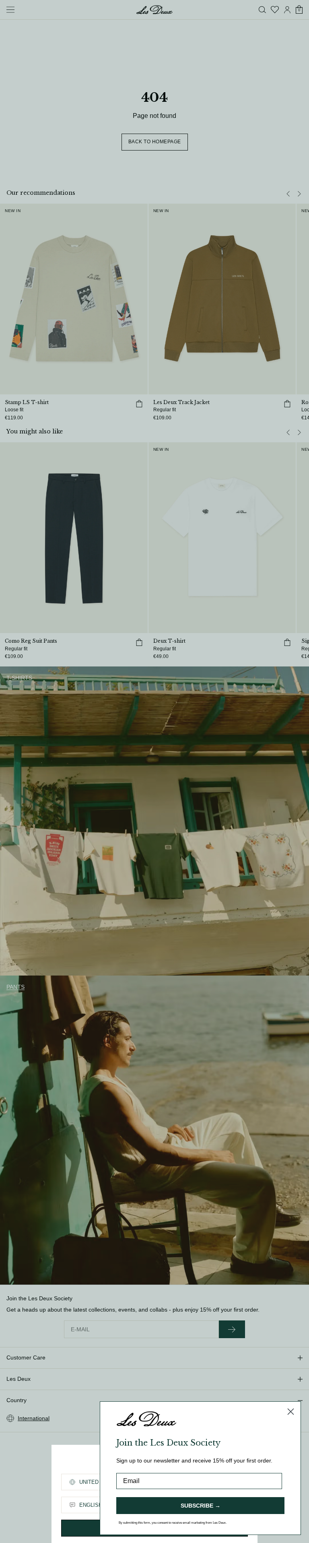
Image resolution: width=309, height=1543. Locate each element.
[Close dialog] (291, 1412)
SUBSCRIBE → (200, 1505)
